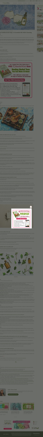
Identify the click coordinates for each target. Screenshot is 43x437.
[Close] (31, 207)
